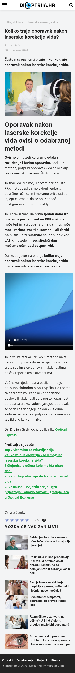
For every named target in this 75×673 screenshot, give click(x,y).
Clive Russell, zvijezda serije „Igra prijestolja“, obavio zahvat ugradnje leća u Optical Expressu (37, 492)
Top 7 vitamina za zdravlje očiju (29, 450)
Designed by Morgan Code (47, 666)
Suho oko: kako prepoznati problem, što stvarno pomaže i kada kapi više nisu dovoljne (50, 640)
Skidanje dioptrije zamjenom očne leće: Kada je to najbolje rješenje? (50, 541)
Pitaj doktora (14, 22)
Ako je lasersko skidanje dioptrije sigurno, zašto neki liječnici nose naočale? (49, 586)
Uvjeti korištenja (48, 660)
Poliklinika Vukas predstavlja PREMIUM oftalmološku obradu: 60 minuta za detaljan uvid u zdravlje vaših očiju (50, 565)
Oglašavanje (25, 660)
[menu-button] (4, 5)
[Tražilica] (71, 5)
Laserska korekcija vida (43, 22)
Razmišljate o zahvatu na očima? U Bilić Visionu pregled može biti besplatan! (49, 620)
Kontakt (7, 660)
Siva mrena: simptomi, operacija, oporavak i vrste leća (48, 601)
